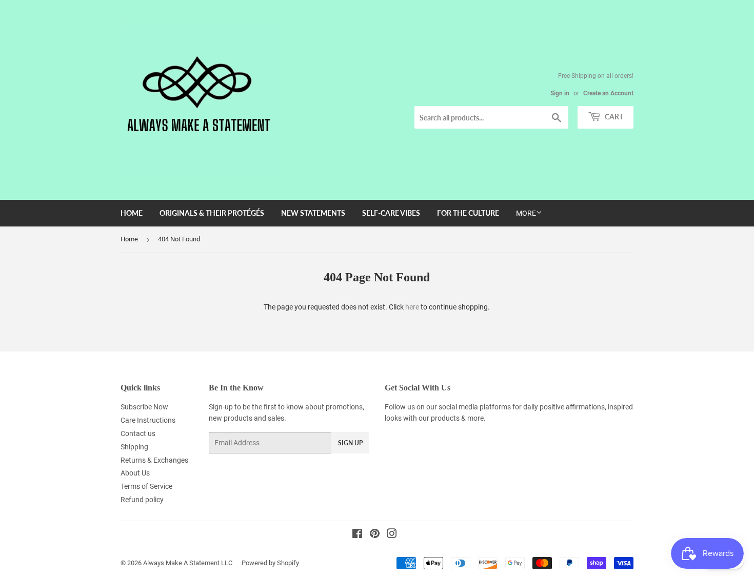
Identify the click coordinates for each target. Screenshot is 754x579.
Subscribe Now (144, 407)
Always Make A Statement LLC (187, 563)
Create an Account (608, 93)
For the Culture (468, 213)
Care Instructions (148, 420)
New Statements (313, 213)
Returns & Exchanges (154, 460)
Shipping (134, 447)
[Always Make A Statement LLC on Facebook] (357, 535)
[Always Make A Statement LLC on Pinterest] (374, 535)
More (526, 213)
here (412, 307)
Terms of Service (146, 486)
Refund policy (142, 499)
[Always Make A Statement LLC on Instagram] (392, 535)
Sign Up (350, 443)
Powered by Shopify (270, 563)
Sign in (559, 93)
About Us (135, 473)
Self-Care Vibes (391, 213)
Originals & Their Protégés (212, 213)
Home (132, 213)
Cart (613, 116)
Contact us (138, 433)
